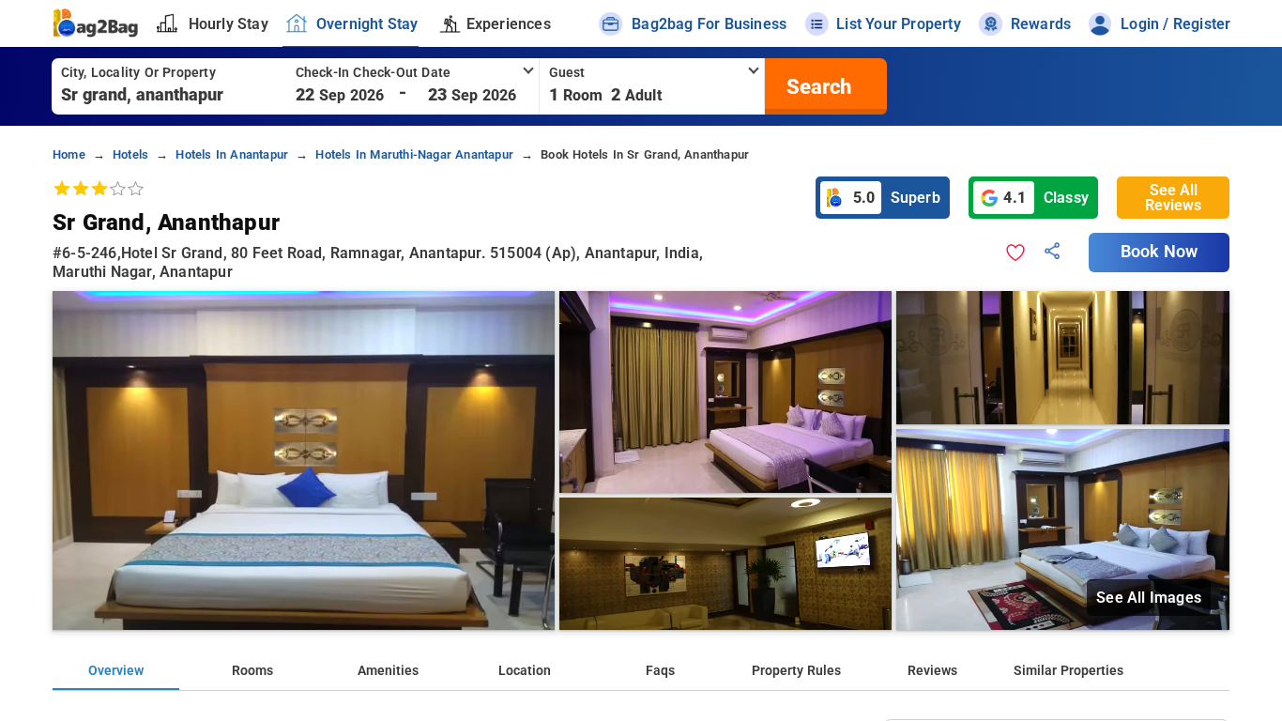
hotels (130, 154)
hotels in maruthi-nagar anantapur (414, 154)
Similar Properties (1068, 671)
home (69, 154)
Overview (116, 671)
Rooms (252, 671)
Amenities (388, 671)
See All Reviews (1173, 197)
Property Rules (796, 671)
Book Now (1159, 251)
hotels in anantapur (232, 154)
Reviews (932, 671)
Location (524, 671)
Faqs (660, 671)
